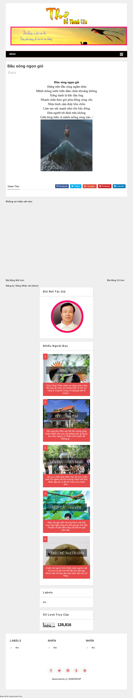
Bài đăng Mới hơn (15, 280)
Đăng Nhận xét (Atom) (27, 285)
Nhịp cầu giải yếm (66, 507)
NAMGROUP (75, 679)
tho (44, 602)
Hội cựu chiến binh (66, 462)
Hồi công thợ (66, 416)
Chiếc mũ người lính (66, 553)
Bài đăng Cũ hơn (115, 280)
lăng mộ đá (4, 696)
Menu (12, 54)
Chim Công (66, 370)
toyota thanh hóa (15, 696)
